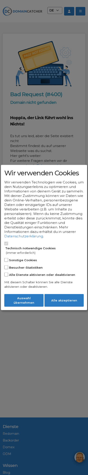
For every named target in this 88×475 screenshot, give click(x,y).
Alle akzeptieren (64, 300)
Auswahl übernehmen (24, 300)
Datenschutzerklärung (23, 236)
